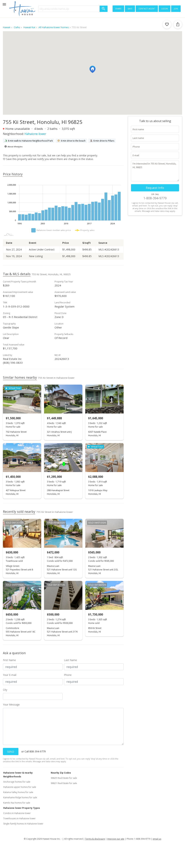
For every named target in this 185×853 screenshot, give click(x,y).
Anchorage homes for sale (16, 781)
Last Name (70, 660)
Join (176, 8)
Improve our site (115, 838)
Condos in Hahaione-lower (17, 813)
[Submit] (103, 9)
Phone (68, 675)
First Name (9, 660)
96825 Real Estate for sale (64, 778)
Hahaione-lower (35, 134)
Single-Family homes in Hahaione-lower (23, 823)
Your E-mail (9, 675)
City (5, 689)
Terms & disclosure (95, 838)
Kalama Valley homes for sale (18, 792)
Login (164, 8)
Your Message (11, 704)
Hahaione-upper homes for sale (19, 787)
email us (157, 838)
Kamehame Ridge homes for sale (20, 797)
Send (10, 751)
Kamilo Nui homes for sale (16, 802)
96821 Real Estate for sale (64, 783)
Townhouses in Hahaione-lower (19, 818)
